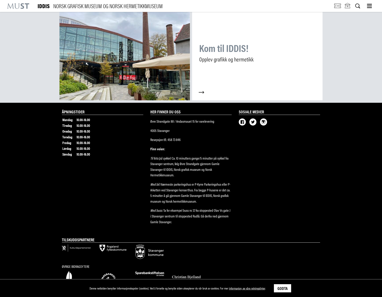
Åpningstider (73, 112)
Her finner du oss (165, 112)
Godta (282, 288)
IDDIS (100, 6)
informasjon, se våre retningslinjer (247, 288)
